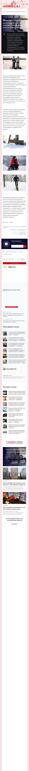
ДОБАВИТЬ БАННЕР (11, 307)
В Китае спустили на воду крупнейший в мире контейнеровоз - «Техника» (13, 321)
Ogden (5, 16)
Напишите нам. (23, 232)
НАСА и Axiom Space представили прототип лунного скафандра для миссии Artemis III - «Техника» (13, 314)
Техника (21, 251)
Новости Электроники (11, 251)
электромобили (7, 254)
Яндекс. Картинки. (22, 229)
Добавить (23, 259)
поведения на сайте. (22, 233)
